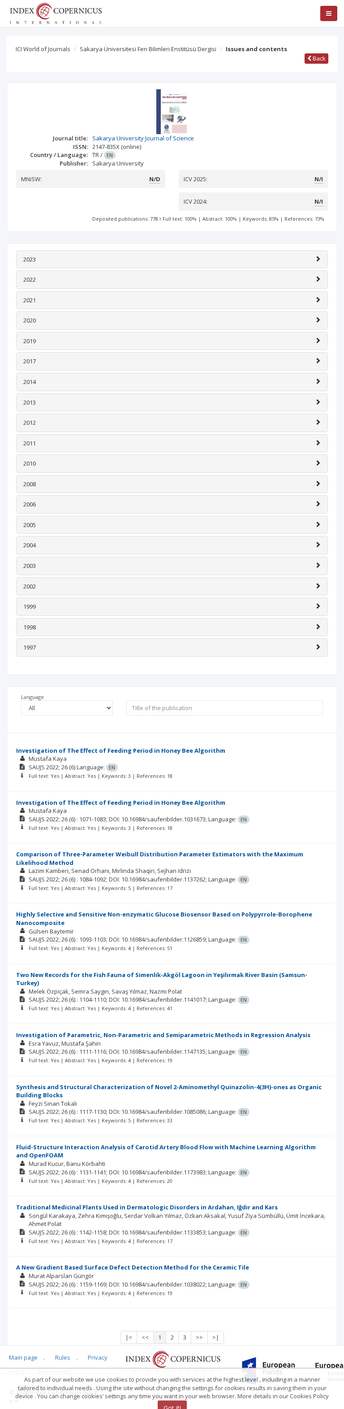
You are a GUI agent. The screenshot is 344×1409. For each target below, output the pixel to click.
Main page (23, 1357)
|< (128, 1337)
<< (145, 1337)
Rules (62, 1357)
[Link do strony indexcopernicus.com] (172, 1361)
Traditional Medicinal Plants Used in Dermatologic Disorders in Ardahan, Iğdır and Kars (147, 1207)
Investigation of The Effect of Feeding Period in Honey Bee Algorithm (120, 750)
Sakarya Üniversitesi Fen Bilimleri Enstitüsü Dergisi (148, 49)
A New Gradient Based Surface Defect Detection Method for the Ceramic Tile (132, 1267)
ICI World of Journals (43, 49)
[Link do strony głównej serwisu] (55, 13)
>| (215, 1337)
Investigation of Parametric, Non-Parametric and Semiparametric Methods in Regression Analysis (163, 1035)
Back (318, 58)
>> (199, 1337)
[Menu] (328, 13)
